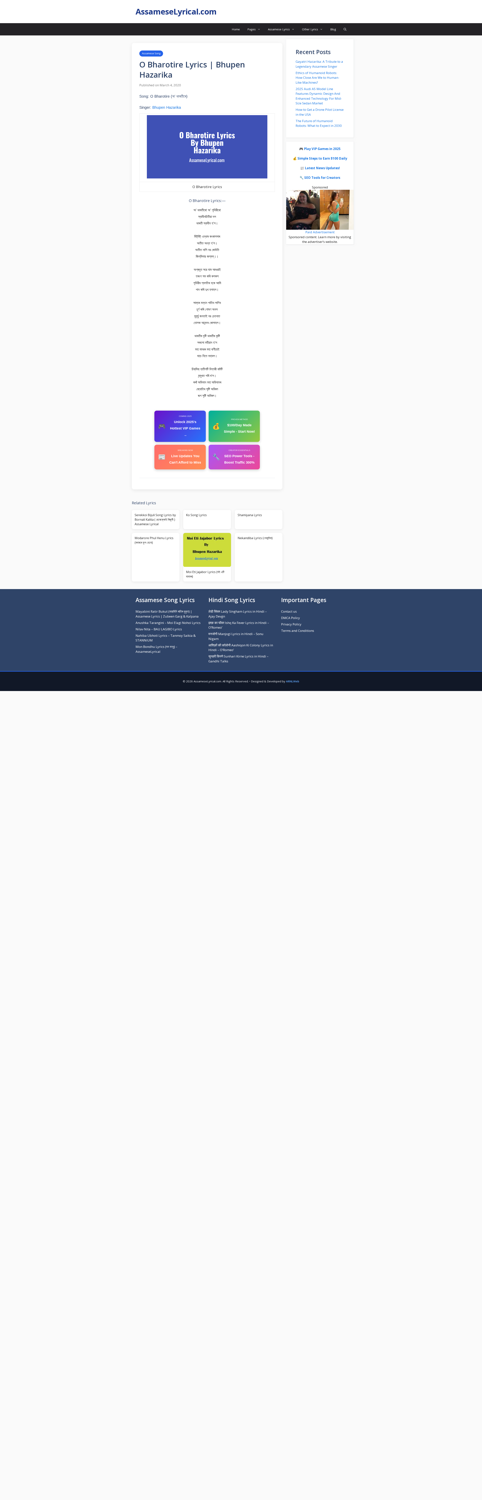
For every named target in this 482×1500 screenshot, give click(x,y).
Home (236, 29)
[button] (345, 29)
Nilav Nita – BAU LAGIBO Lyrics (159, 629)
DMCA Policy (290, 618)
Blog (333, 29)
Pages (251, 29)
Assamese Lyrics (279, 29)
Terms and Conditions (297, 630)
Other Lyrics (310, 29)
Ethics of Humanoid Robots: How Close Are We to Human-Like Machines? (317, 78)
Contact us (289, 611)
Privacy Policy (291, 624)
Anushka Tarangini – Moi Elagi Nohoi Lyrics (168, 623)
